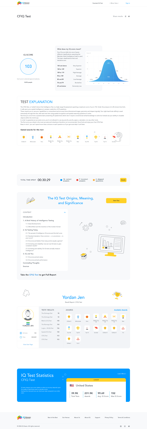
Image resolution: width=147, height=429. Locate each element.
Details (123, 180)
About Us (77, 417)
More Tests (114, 3)
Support (97, 417)
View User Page (28, 344)
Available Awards (120, 310)
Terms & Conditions (124, 417)
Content (27, 212)
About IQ (87, 417)
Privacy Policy (109, 417)
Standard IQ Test (98, 3)
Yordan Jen (28, 326)
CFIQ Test (34, 275)
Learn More (121, 374)
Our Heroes (66, 417)
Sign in (128, 3)
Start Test (116, 200)
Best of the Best (53, 417)
